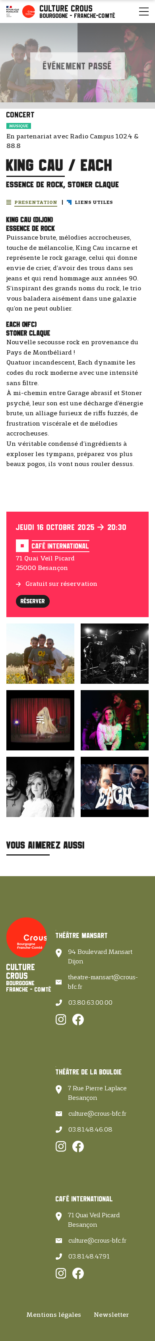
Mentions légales (53, 1314)
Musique (18, 125)
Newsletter (111, 1314)
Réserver (33, 601)
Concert (20, 114)
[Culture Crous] (77, 11)
